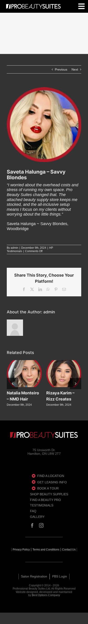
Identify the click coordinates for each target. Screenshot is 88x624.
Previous (61, 69)
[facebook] (32, 525)
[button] (12, 383)
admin (14, 247)
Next (75, 69)
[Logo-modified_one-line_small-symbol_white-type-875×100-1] (33, 6)
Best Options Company (46, 595)
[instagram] (41, 525)
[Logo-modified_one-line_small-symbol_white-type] (44, 435)
